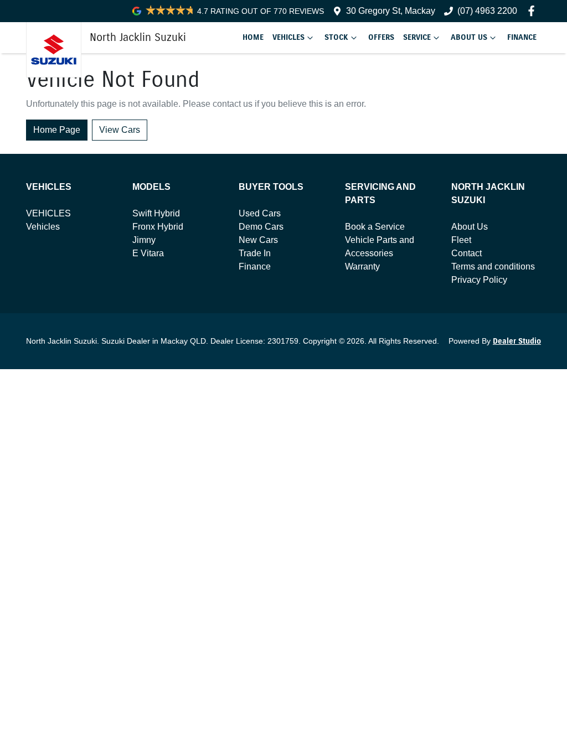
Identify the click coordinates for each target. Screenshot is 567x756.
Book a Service (375, 226)
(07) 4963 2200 (487, 10)
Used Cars (260, 213)
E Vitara (148, 253)
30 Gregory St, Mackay (390, 10)
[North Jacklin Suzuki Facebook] (533, 11)
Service (417, 37)
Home (253, 37)
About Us (469, 37)
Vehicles (288, 37)
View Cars (119, 129)
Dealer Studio (517, 341)
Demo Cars (261, 226)
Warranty (362, 266)
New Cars (258, 240)
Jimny (144, 240)
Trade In (255, 253)
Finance (522, 37)
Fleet (461, 240)
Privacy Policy (479, 279)
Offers (381, 37)
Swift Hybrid (156, 213)
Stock (336, 37)
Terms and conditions (493, 266)
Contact (466, 253)
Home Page (56, 129)
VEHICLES (48, 213)
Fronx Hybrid (157, 226)
